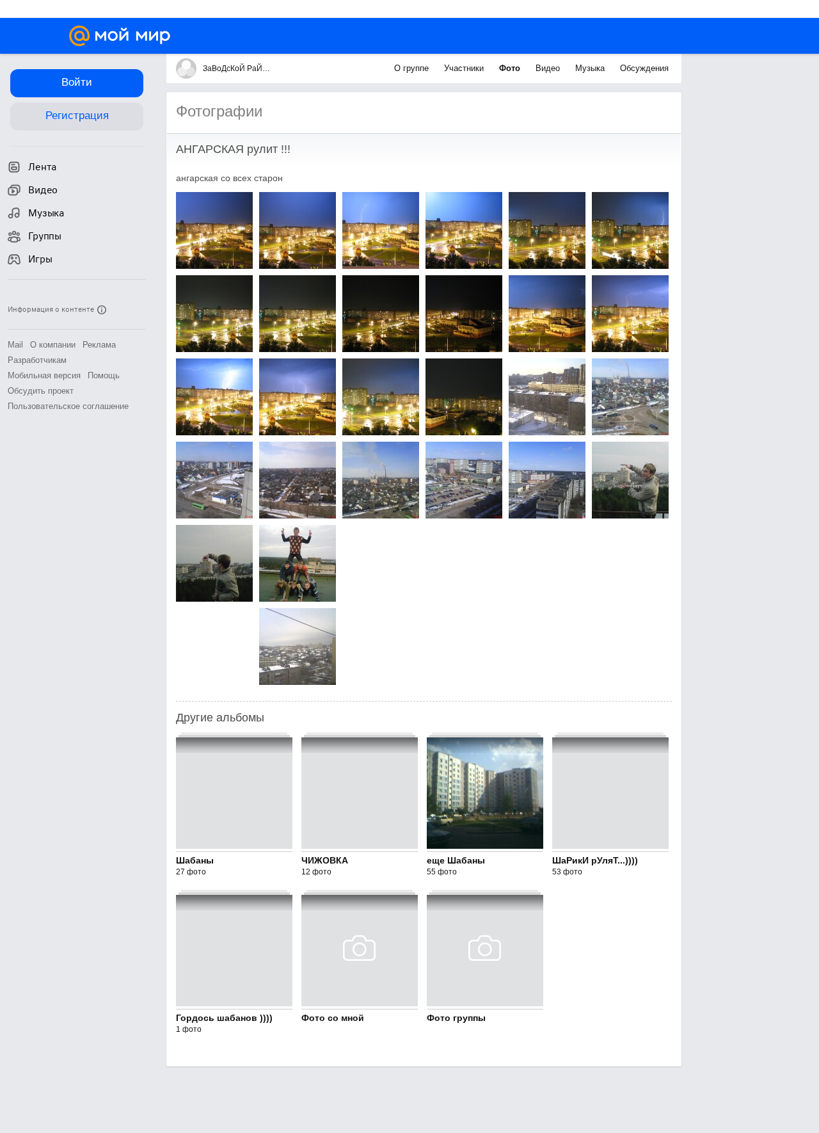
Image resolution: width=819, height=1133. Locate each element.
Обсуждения (644, 68)
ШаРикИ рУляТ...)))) (595, 860)
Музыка (591, 68)
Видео (549, 68)
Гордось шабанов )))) (224, 1018)
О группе (412, 68)
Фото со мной (332, 1018)
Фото (511, 68)
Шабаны (195, 860)
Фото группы (456, 1018)
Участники (465, 68)
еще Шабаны (456, 860)
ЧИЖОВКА (324, 860)
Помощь (104, 375)
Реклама (99, 345)
